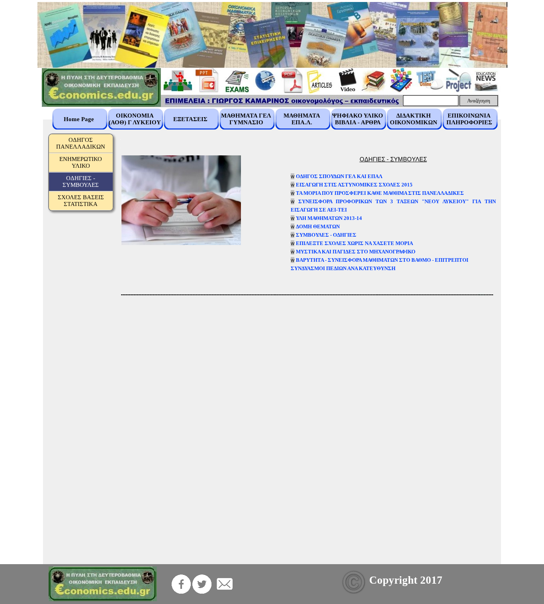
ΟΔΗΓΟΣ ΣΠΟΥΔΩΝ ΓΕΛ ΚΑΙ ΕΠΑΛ (339, 176)
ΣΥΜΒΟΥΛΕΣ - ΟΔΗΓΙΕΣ (326, 235)
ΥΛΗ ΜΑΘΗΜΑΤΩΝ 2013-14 (329, 218)
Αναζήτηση (478, 101)
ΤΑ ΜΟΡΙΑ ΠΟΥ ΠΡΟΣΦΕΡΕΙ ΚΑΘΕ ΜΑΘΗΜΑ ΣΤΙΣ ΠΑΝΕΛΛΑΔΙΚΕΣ (380, 193)
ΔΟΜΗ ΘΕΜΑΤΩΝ (318, 226)
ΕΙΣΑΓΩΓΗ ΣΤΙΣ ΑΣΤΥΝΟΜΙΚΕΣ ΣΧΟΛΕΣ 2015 (354, 185)
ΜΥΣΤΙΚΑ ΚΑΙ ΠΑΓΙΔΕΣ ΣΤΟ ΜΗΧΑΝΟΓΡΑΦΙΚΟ (355, 252)
